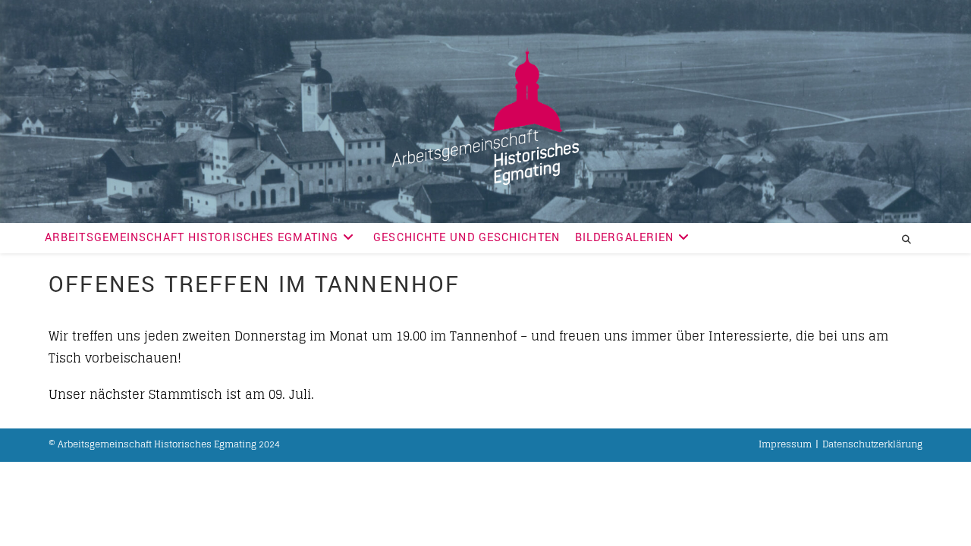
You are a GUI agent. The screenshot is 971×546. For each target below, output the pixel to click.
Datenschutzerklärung (872, 444)
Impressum (785, 444)
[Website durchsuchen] (906, 239)
